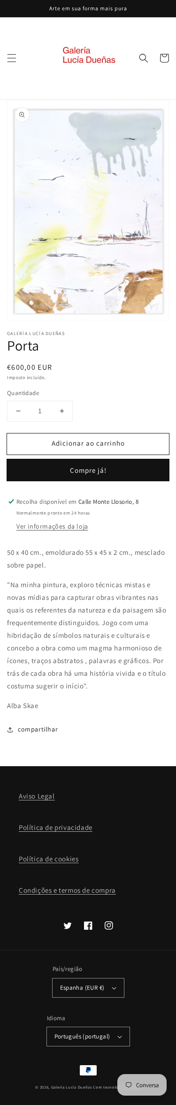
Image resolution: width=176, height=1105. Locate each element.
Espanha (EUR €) (82, 988)
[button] (11, 58)
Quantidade (23, 393)
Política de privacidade (55, 827)
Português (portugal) (82, 1036)
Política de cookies (48, 858)
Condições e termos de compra (67, 890)
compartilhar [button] (38, 729)
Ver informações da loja (52, 526)
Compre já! (88, 470)
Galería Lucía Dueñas (71, 1087)
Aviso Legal (37, 795)
